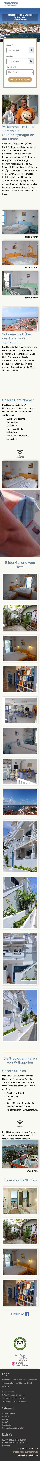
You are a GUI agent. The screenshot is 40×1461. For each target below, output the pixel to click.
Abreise (9, 56)
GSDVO (5, 1422)
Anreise (5, 1416)
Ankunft (10, 45)
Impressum (6, 1425)
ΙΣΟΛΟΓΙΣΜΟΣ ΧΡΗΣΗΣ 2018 (14, 1440)
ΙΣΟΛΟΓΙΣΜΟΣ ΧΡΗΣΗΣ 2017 (14, 1443)
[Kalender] (31, 50)
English (21, 1428)
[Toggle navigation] (36, 4)
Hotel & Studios (8, 1414)
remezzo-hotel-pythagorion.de (25, 1452)
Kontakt (5, 1419)
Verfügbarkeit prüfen (20, 80)
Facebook (6, 1445)
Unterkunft (11, 67)
